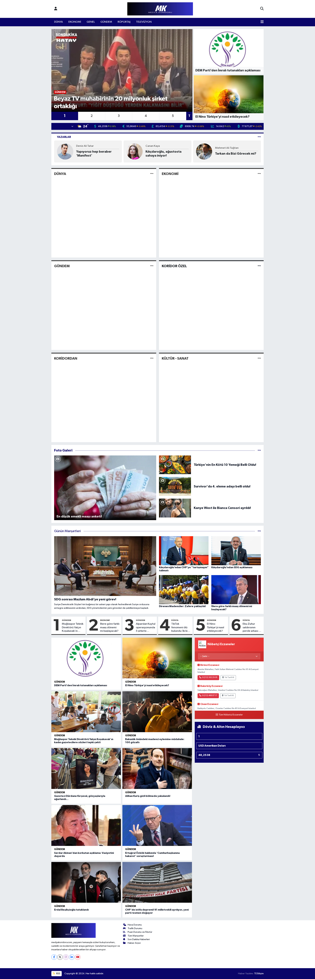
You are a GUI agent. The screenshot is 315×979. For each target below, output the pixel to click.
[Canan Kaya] (134, 151)
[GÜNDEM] (151, 266)
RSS (58, 973)
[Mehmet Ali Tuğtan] (204, 151)
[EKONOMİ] (259, 173)
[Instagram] (66, 957)
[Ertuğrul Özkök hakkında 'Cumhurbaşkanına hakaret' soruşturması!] (157, 825)
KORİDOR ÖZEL (174, 266)
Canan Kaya (153, 146)
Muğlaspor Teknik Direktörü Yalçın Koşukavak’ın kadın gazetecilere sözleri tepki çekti (73, 628)
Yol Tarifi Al (229, 677)
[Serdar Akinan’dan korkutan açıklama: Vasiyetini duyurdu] (86, 825)
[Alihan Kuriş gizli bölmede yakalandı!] (157, 768)
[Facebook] (54, 957)
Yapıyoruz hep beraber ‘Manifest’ (94, 153)
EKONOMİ (74, 22)
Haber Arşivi (134, 943)
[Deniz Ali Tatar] (65, 151)
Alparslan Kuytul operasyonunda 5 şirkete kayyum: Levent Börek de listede (145, 628)
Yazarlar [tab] (64, 137)
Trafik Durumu (135, 928)
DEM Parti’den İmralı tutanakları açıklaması (80, 685)
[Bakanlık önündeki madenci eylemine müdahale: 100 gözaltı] (157, 711)
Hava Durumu (135, 925)
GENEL (91, 22)
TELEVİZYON (144, 22)
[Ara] (262, 9)
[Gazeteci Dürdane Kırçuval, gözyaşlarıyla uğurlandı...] (86, 768)
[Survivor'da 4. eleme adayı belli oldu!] (175, 486)
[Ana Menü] (262, 22)
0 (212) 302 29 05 (209, 677)
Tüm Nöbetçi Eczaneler (231, 715)
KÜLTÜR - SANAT (175, 358)
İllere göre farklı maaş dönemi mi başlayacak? (109, 627)
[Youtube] (77, 957)
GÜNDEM (106, 22)
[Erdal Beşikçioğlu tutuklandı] (86, 882)
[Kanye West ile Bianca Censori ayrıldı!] (175, 507)
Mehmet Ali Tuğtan (227, 148)
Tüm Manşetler (136, 936)
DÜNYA (58, 22)
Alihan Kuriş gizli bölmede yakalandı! (147, 796)
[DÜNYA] (151, 173)
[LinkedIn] (71, 957)
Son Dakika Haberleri (139, 939)
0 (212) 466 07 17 (209, 696)
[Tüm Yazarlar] (259, 137)
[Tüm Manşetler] (259, 531)
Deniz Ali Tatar (85, 146)
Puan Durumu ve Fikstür (140, 932)
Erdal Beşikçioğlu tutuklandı (71, 909)
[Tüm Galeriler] (259, 450)
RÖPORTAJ (124, 22)
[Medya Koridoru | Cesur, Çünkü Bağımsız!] (160, 8)
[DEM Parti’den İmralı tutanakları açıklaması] (86, 658)
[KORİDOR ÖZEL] (259, 266)
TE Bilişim (259, 973)
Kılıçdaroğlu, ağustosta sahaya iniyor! (163, 153)
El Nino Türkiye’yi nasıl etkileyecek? (215, 627)
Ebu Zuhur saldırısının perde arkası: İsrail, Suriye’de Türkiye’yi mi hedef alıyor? (252, 628)
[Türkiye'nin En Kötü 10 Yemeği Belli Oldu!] (175, 464)
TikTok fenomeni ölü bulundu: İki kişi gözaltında (180, 628)
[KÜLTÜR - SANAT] (259, 358)
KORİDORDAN (65, 358)
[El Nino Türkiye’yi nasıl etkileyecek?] (157, 658)
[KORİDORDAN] (151, 358)
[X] (60, 957)
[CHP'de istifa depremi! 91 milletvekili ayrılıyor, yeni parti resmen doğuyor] (157, 882)
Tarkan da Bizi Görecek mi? (235, 153)
